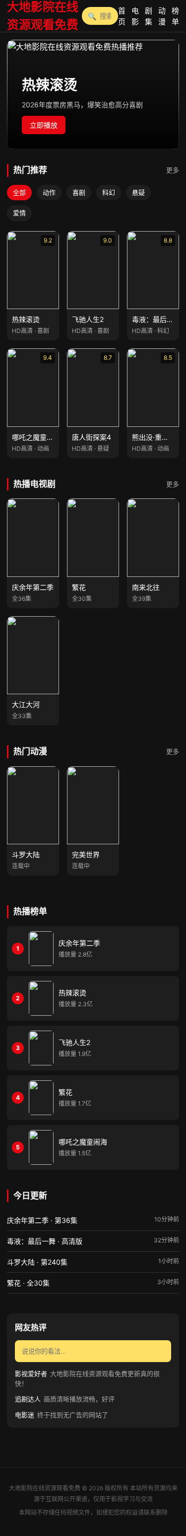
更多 (172, 170)
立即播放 (44, 125)
